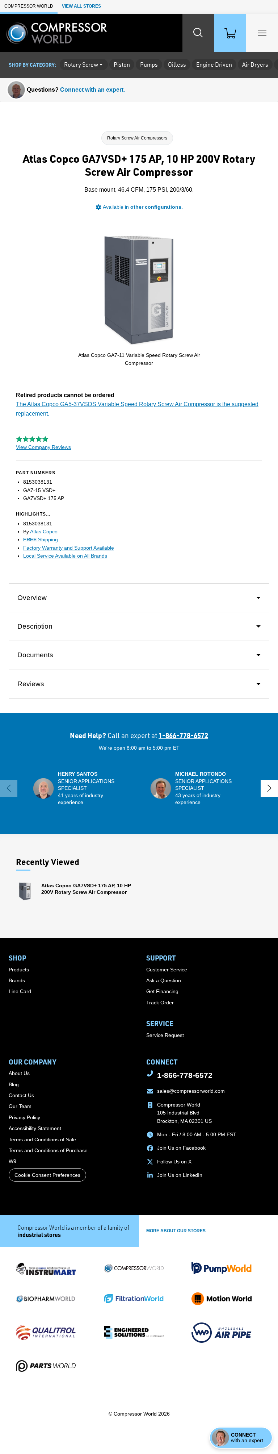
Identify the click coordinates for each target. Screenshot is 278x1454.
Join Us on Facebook (181, 1148)
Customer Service (166, 969)
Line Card (20, 991)
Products (19, 969)
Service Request (165, 1035)
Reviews (30, 684)
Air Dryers (255, 64)
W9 (12, 1161)
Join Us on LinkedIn (179, 1175)
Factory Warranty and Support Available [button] (68, 548)
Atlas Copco (44, 531)
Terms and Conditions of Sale (42, 1139)
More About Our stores (176, 1230)
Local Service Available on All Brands (65, 556)
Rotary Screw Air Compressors (137, 138)
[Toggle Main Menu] (262, 33)
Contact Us (21, 1095)
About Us (19, 1073)
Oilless (177, 64)
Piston (122, 64)
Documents (35, 655)
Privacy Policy (24, 1117)
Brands (17, 980)
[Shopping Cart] (230, 33)
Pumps (149, 64)
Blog (14, 1084)
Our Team (20, 1106)
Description (34, 626)
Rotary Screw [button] (81, 64)
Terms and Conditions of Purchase (48, 1150)
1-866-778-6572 (183, 735)
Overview (32, 597)
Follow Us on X (174, 1162)
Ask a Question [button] (163, 980)
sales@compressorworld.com (191, 1091)
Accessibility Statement (35, 1128)
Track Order (160, 1002)
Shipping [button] (40, 539)
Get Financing (162, 991)
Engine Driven (214, 64)
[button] (80, 788)
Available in (143, 207)
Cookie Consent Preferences (47, 1175)
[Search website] (198, 33)
